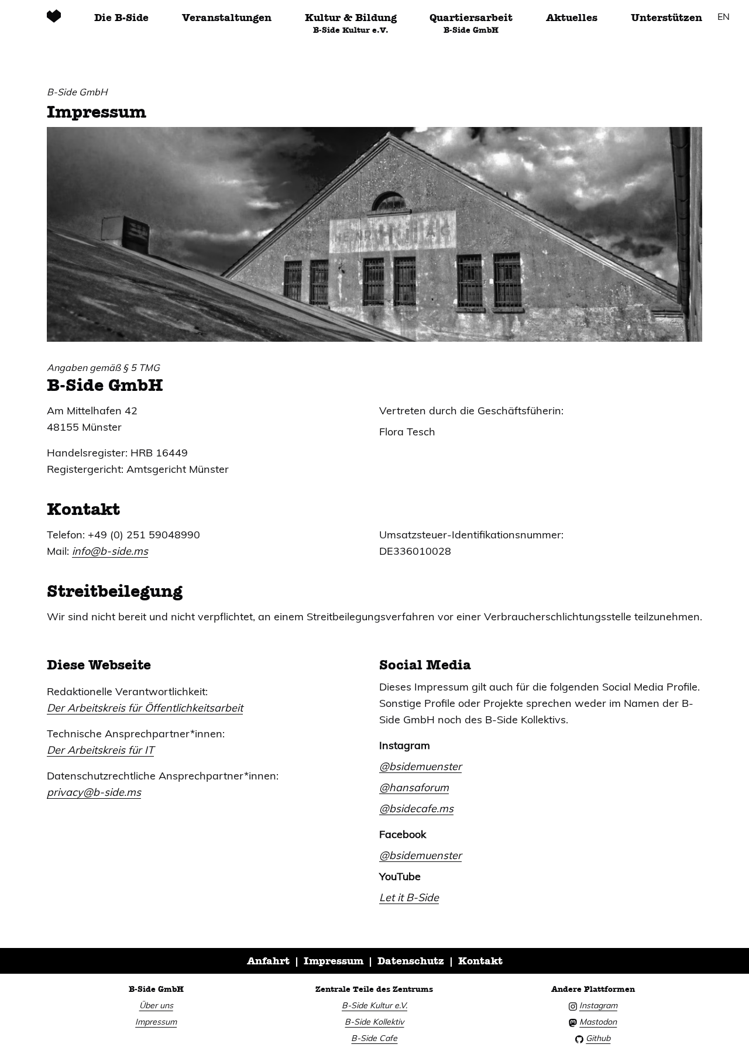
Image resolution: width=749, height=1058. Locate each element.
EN (723, 16)
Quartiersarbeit (471, 23)
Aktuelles (571, 18)
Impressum (333, 961)
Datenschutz (410, 961)
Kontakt (480, 961)
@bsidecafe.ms (416, 808)
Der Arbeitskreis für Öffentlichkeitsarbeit (145, 708)
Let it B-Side (409, 897)
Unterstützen (666, 18)
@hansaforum (414, 787)
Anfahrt (268, 961)
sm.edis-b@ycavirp (94, 792)
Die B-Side (121, 18)
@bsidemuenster (420, 766)
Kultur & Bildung (351, 23)
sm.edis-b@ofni (110, 551)
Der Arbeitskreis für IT (100, 750)
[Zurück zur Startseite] (54, 22)
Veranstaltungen (227, 18)
